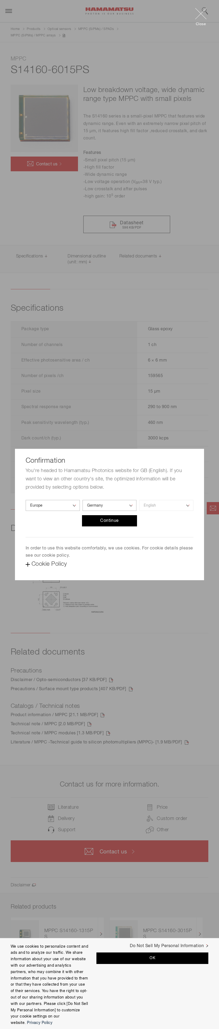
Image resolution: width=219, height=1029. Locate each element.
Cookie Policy (49, 564)
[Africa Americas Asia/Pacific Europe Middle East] (53, 505)
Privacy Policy (39, 1023)
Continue (109, 521)
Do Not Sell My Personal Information (167, 946)
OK (152, 958)
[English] (166, 505)
